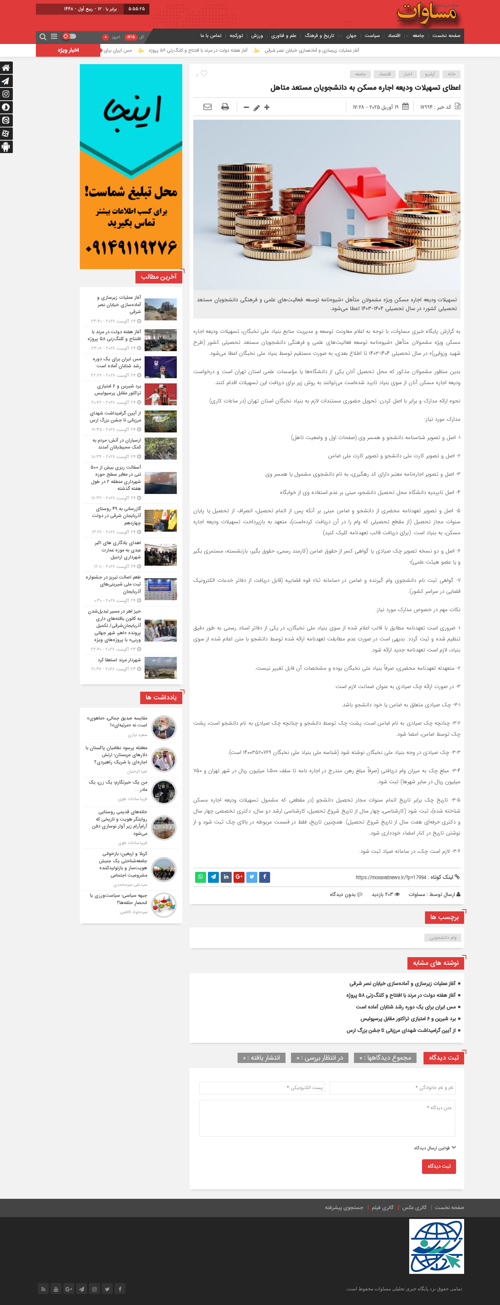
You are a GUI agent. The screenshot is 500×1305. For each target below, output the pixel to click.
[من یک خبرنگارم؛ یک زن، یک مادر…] (131, 792)
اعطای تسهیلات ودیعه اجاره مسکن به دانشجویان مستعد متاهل (365, 88)
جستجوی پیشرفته (344, 1208)
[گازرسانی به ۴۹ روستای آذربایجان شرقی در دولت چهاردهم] (131, 521)
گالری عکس (414, 1208)
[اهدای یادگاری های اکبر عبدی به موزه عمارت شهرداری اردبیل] (131, 555)
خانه (452, 74)
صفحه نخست (446, 36)
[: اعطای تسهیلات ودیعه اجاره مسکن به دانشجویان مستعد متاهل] (207, 107)
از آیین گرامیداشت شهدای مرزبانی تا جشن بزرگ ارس (401, 1030)
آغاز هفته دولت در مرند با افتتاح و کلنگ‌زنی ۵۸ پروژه (242, 51)
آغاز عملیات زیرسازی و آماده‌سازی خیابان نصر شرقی (356, 51)
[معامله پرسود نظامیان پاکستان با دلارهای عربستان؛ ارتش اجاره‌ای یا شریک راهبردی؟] (131, 760)
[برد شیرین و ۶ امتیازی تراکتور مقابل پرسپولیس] (131, 394)
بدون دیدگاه (343, 895)
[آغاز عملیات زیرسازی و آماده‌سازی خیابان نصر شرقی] (131, 310)
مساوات (417, 895)
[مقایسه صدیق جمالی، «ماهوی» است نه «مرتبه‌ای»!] (131, 728)
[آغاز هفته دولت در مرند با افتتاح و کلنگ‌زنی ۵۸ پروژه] (131, 340)
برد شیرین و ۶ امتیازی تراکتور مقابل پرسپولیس (408, 1019)
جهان (351, 36)
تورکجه (236, 36)
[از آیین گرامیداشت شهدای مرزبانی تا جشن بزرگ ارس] (131, 421)
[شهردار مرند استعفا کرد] (131, 667)
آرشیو (430, 74)
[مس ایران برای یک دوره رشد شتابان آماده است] (131, 367)
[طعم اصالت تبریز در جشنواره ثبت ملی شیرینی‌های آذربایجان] (131, 589)
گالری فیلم (382, 1208)
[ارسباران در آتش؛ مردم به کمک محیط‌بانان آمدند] (131, 448)
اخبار (408, 74)
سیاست (372, 36)
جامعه (418, 36)
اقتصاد (394, 36)
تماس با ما (211, 36)
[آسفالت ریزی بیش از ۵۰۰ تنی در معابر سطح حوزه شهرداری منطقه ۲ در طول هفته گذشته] (131, 482)
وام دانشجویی (442, 938)
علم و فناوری (283, 36)
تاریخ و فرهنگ (319, 36)
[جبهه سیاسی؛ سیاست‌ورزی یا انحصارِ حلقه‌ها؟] (131, 904)
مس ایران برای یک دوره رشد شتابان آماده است (132, 51)
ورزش (257, 36)
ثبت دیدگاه (439, 1166)
